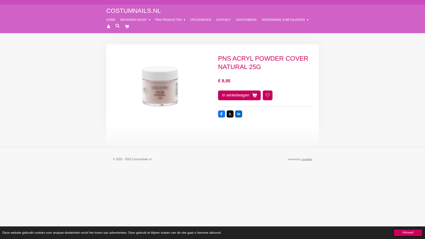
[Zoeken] (117, 26)
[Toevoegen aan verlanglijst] (267, 95)
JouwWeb (306, 159)
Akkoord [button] (408, 232)
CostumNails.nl (133, 10)
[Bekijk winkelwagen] (126, 26)
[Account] (108, 26)
